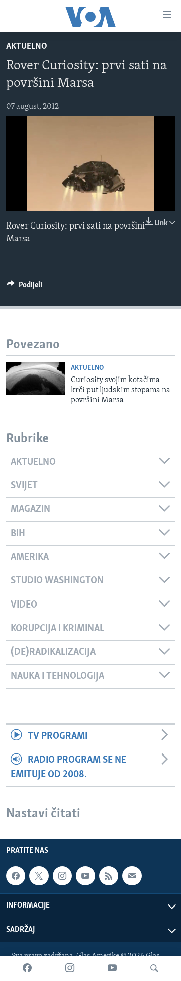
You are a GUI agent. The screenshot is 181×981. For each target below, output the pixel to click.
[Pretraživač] (154, 968)
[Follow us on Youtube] (85, 875)
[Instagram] (69, 968)
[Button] (24, 287)
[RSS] (108, 875)
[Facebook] (27, 968)
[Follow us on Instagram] (62, 875)
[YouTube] (112, 968)
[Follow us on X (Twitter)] (38, 875)
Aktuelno (26, 46)
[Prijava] (131, 875)
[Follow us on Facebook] (15, 875)
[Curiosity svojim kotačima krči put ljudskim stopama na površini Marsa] (35, 378)
